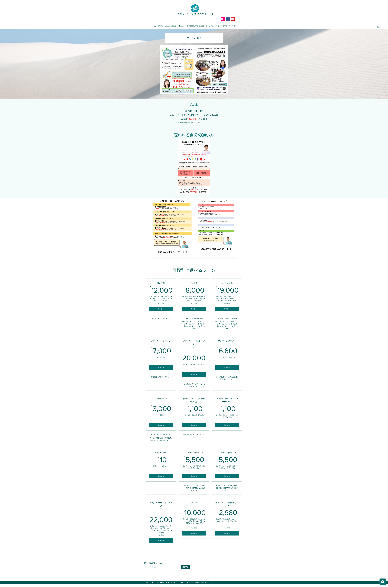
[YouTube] (233, 19)
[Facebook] (228, 19)
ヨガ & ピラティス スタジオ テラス (195, 14)
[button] (378, 26)
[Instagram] (223, 19)
